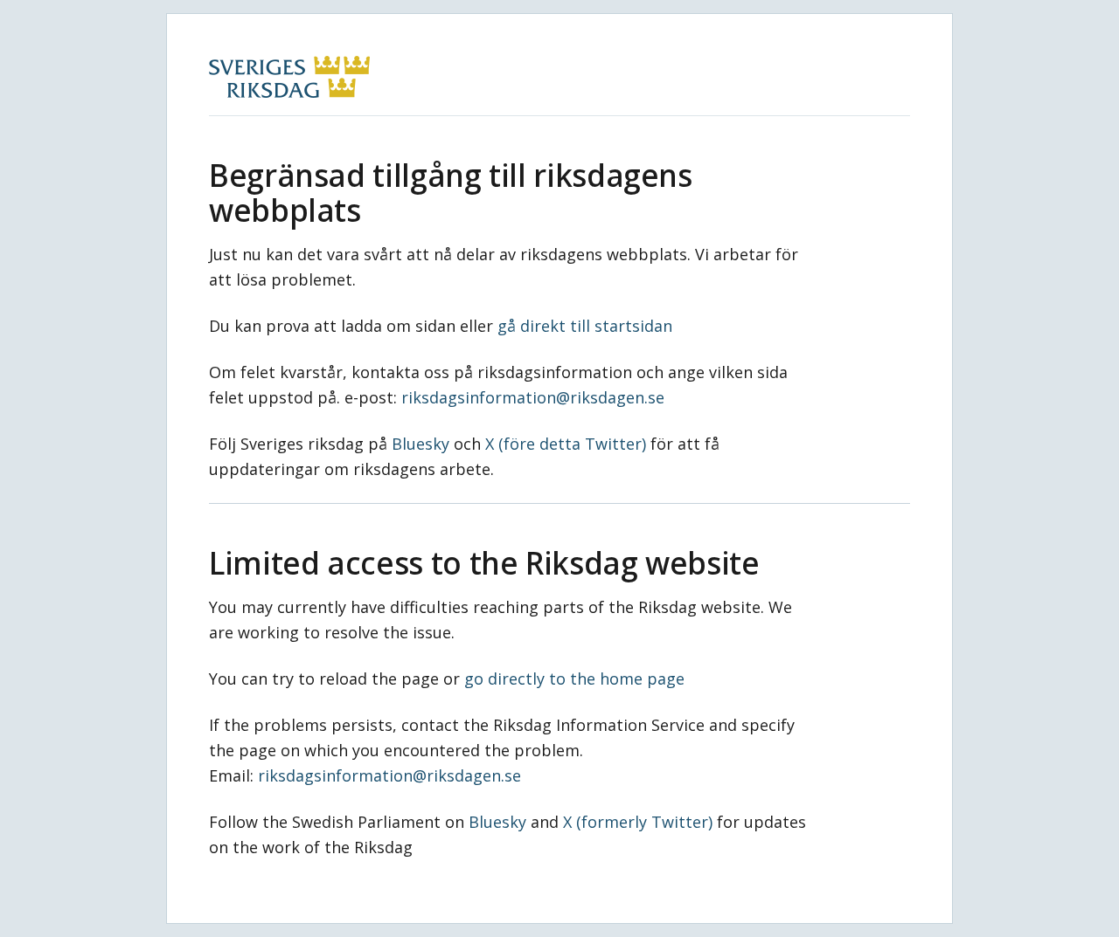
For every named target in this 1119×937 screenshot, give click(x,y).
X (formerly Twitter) (637, 821)
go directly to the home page (574, 678)
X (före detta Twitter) (565, 443)
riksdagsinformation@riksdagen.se (532, 397)
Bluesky (420, 443)
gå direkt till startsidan (584, 325)
